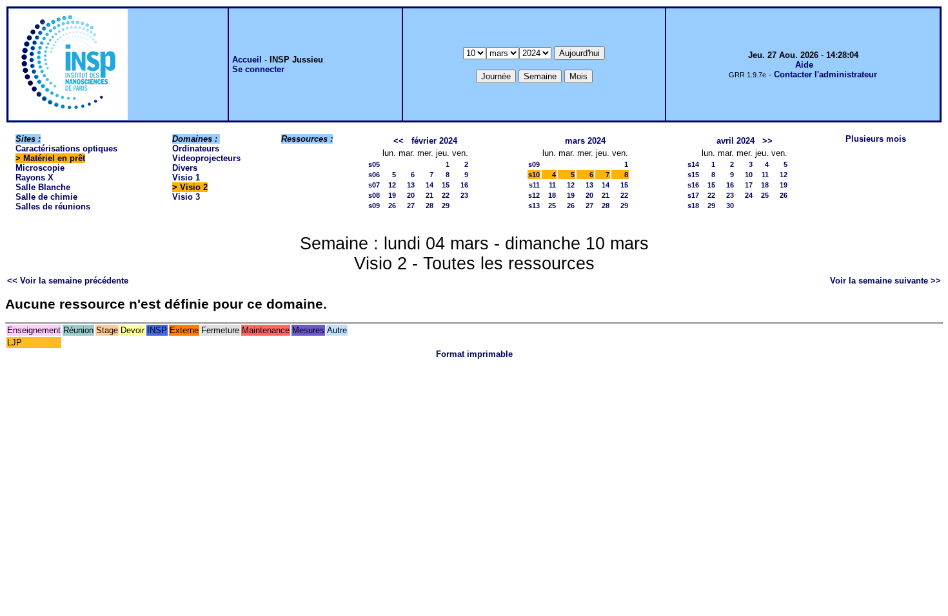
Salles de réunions (52, 206)
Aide (804, 65)
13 (411, 185)
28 (429, 205)
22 (445, 195)
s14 (693, 164)
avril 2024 (735, 141)
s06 (374, 174)
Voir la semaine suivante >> (885, 280)
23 (464, 195)
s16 (693, 185)
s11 (534, 185)
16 (464, 185)
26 (392, 205)
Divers (184, 168)
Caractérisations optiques (66, 148)
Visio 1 (186, 177)
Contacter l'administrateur (825, 74)
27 (411, 205)
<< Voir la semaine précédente (67, 280)
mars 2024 (585, 141)
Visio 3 (186, 197)
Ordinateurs (195, 148)
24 (749, 195)
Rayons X (34, 177)
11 (552, 185)
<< (398, 141)
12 (392, 185)
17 (749, 185)
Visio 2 (194, 187)
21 (429, 195)
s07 (374, 185)
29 (445, 205)
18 (552, 195)
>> (767, 141)
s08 (374, 195)
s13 (534, 205)
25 (552, 205)
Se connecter (258, 69)
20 (411, 195)
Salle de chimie (46, 197)
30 (730, 205)
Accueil (247, 59)
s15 (693, 174)
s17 (693, 195)
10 (749, 174)
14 (429, 185)
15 (445, 185)
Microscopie (39, 168)
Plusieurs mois (875, 139)
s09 (374, 205)
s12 (534, 195)
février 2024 (434, 141)
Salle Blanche (42, 187)
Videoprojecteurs (206, 158)
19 (392, 195)
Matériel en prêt (54, 158)
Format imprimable (474, 354)
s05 (374, 164)
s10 (534, 174)
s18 (693, 205)
